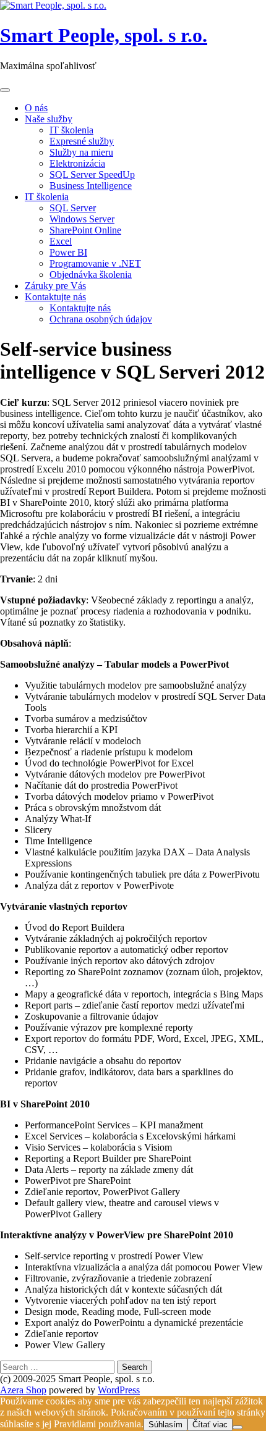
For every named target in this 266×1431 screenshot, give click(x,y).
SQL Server (72, 208)
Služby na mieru (81, 152)
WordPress (119, 1390)
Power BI (68, 252)
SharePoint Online (85, 230)
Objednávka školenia (90, 274)
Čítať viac (210, 1424)
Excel (60, 241)
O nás (36, 108)
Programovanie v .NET (95, 263)
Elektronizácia (77, 163)
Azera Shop (23, 1390)
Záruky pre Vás (55, 285)
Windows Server (81, 219)
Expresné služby (81, 141)
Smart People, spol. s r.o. (103, 35)
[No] (237, 1427)
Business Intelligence (90, 185)
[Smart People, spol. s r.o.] (53, 5)
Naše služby (48, 119)
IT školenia (71, 130)
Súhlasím (165, 1424)
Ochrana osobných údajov (100, 319)
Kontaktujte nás (55, 297)
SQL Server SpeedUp (92, 174)
